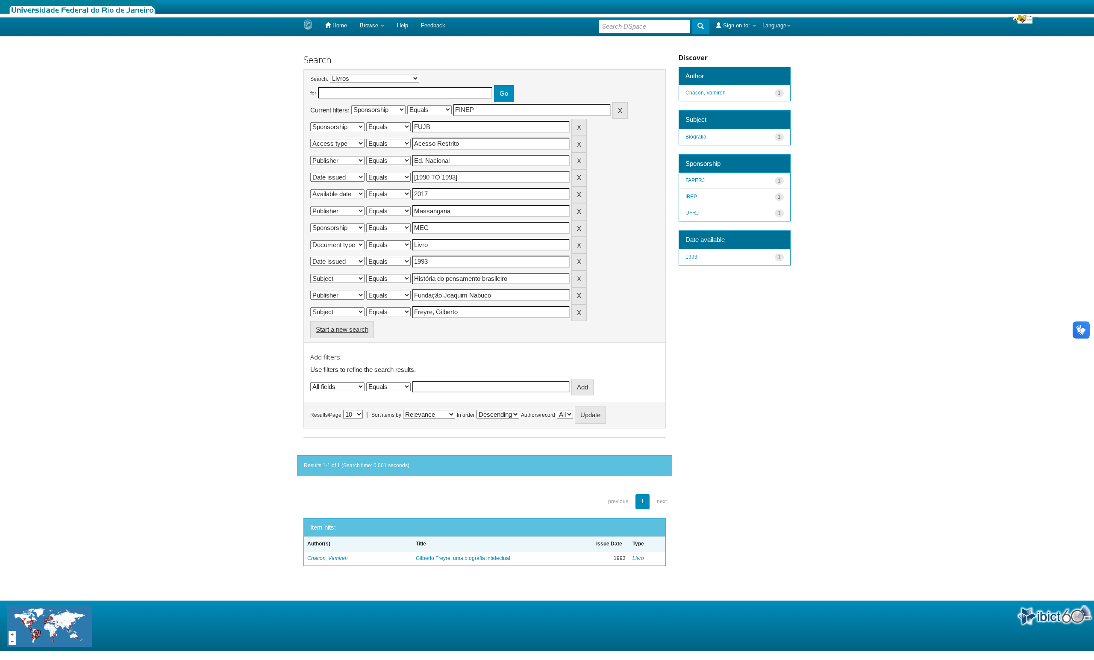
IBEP (691, 197)
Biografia (695, 137)
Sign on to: (736, 25)
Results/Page (325, 415)
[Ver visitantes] (49, 625)
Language (774, 25)
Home (339, 25)
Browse (370, 25)
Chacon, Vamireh (327, 558)
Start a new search (342, 329)
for (313, 94)
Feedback (433, 25)
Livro (638, 558)
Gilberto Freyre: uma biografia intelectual (463, 558)
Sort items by (386, 415)
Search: (319, 79)
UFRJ (692, 213)
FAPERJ (695, 180)
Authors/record (538, 415)
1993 (691, 257)
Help (402, 25)
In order (466, 415)
